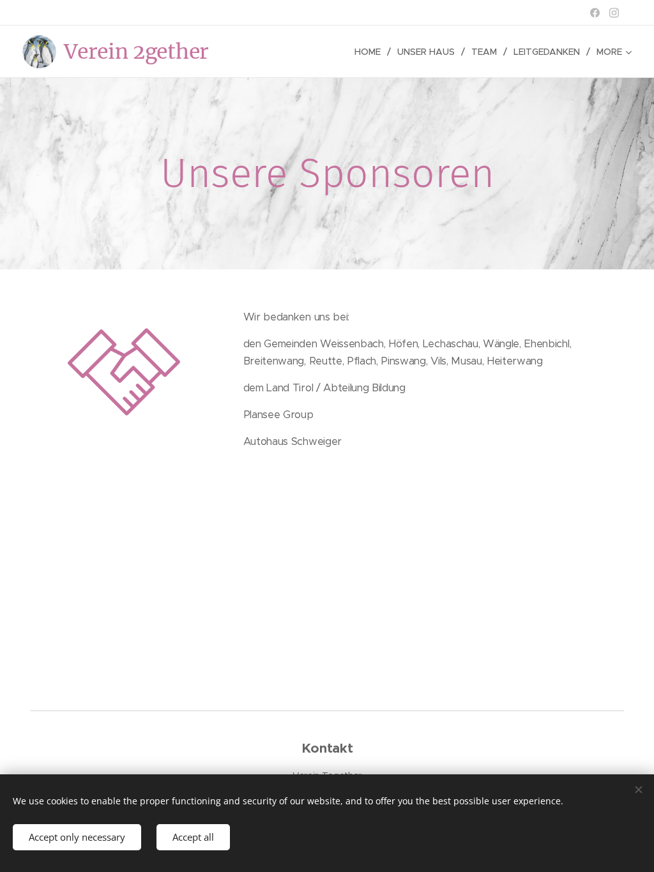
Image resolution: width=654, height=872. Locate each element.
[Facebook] (595, 13)
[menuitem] (371, 52)
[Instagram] (614, 13)
